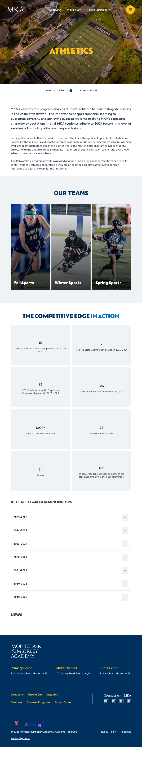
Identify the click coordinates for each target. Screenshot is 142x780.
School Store (63, 702)
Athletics (63, 90)
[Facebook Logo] (106, 701)
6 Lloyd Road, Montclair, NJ (115, 673)
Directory (17, 702)
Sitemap (126, 731)
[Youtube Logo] (129, 701)
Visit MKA (52, 694)
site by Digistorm (20, 738)
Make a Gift (35, 694)
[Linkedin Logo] (121, 701)
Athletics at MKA (88, 90)
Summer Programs (39, 702)
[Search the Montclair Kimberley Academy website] (119, 9)
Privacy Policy (108, 731)
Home (48, 90)
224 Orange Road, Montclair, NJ (29, 673)
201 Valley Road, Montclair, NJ (74, 673)
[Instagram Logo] (114, 701)
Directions (17, 694)
